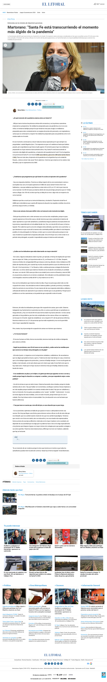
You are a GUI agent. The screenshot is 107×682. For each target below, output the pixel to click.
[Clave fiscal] (104, 677)
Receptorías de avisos (37, 668)
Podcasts (49, 660)
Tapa (24, 482)
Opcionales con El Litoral (82, 668)
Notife (83, 660)
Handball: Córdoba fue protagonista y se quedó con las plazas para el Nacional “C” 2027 (93, 134)
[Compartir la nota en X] (32, 104)
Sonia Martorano (40, 482)
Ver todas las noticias (88, 159)
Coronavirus (30, 482)
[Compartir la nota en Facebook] (29, 104)
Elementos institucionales (67, 668)
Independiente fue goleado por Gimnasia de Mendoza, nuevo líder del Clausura (93, 148)
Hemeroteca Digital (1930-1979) (21, 668)
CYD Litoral (43, 660)
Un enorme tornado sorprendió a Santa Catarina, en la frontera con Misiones (93, 154)
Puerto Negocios (75, 660)
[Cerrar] (62, 107)
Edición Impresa (16, 482)
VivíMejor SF (67, 660)
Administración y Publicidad (51, 668)
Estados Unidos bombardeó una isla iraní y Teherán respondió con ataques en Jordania (93, 141)
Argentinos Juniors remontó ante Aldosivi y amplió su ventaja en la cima (93, 128)
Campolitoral (17, 660)
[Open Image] (5, 45)
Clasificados (35, 660)
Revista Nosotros (26, 660)
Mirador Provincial (58, 660)
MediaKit (92, 668)
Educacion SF (89, 660)
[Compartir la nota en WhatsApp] (36, 104)
